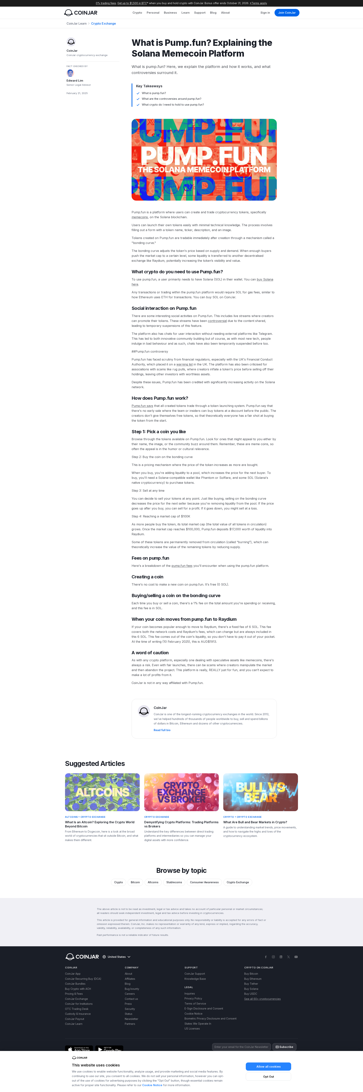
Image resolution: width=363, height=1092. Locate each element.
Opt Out (268, 1076)
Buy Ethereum (252, 978)
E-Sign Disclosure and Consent (204, 1008)
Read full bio (162, 730)
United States (117, 956)
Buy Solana (251, 988)
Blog (213, 12)
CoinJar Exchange (76, 998)
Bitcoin (135, 882)
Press (128, 1003)
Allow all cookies (268, 1066)
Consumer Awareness (204, 882)
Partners (130, 1023)
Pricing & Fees (74, 993)
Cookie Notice (152, 1085)
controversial (217, 321)
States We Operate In (198, 1023)
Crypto (137, 12)
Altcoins (153, 882)
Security (130, 1008)
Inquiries (190, 993)
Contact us (131, 998)
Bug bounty (132, 988)
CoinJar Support (195, 973)
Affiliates (130, 978)
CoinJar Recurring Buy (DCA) (83, 978)
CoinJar (72, 50)
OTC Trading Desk (76, 1008)
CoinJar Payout (74, 1018)
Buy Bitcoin (251, 973)
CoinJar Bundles (75, 983)
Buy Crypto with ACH (78, 988)
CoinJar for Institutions (79, 1003)
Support (200, 12)
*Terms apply (258, 3)
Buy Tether (251, 983)
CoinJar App (73, 973)
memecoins (140, 217)
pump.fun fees (181, 566)
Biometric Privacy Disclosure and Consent (211, 1018)
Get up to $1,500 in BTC (132, 3)
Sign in (265, 12)
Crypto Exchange (103, 23)
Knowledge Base (195, 978)
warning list (184, 364)
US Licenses (192, 1028)
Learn (186, 12)
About (225, 12)
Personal (153, 12)
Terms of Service (195, 1003)
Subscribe (286, 1046)
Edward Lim (75, 80)
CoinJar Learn (77, 23)
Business (170, 12)
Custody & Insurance (78, 1013)
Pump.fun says (142, 406)
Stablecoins (174, 882)
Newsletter (131, 1018)
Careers (130, 993)
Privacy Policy (193, 998)
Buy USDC (250, 993)
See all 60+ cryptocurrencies (262, 998)
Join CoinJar (287, 12)
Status (128, 1013)
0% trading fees (106, 3)
